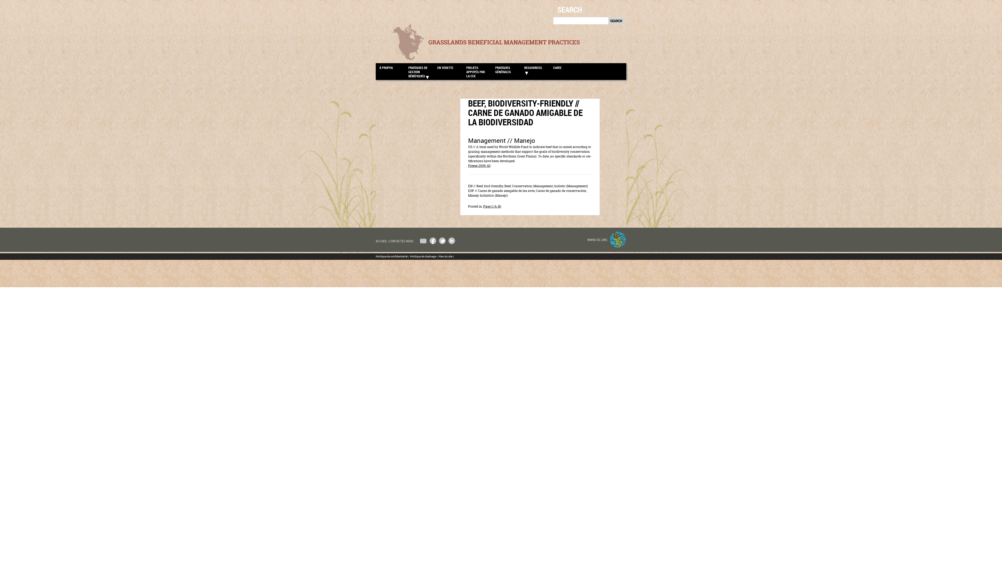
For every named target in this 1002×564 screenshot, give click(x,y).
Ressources (533, 67)
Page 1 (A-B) (492, 206)
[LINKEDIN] (451, 240)
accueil (382, 241)
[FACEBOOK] (433, 240)
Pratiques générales (503, 69)
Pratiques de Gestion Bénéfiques (417, 71)
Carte (557, 67)
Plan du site (446, 256)
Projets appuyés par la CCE (475, 71)
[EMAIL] (423, 240)
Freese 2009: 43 (479, 165)
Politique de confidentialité (392, 256)
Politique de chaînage (423, 256)
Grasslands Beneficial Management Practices (504, 42)
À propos (386, 67)
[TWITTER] (442, 240)
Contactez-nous (401, 241)
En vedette (445, 67)
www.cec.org (597, 239)
